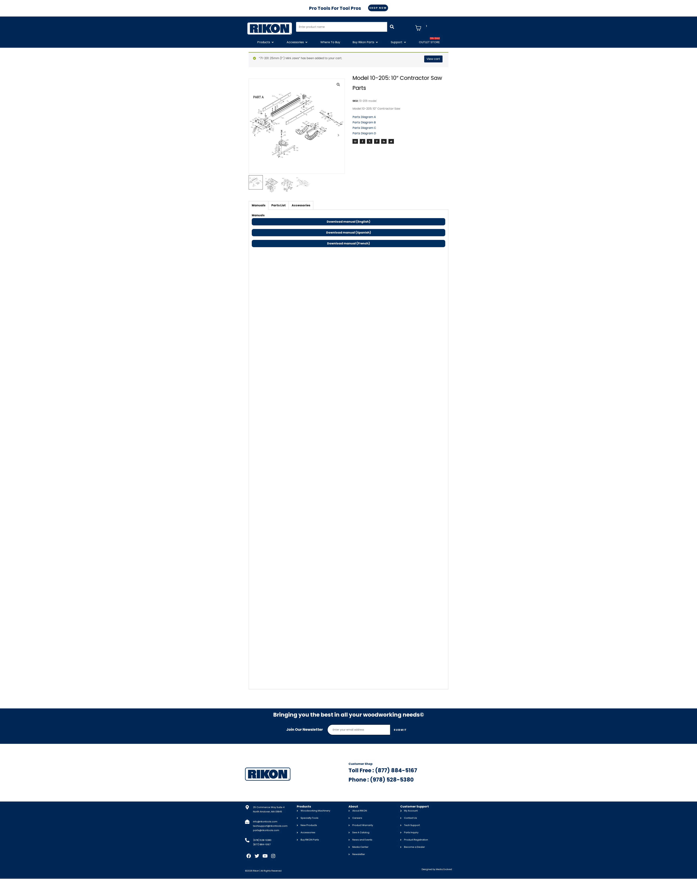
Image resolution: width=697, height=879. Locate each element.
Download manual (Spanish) (348, 232)
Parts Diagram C (364, 128)
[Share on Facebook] (362, 141)
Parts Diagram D (364, 133)
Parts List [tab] (278, 205)
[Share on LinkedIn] (384, 141)
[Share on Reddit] (391, 141)
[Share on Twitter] (369, 141)
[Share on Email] (355, 141)
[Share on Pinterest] (377, 141)
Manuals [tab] (258, 205)
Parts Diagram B (364, 122)
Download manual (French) (348, 243)
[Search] (392, 27)
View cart (433, 59)
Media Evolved (444, 869)
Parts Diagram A (364, 117)
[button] (265, 42)
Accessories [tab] (301, 205)
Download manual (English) (348, 222)
